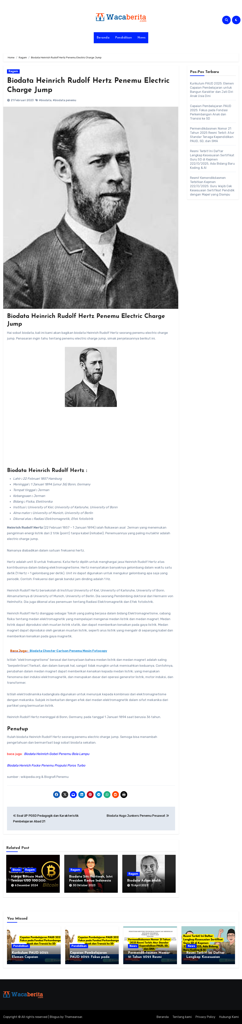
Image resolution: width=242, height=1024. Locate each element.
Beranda (103, 37)
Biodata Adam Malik (144, 880)
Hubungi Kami (229, 1017)
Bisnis (16, 869)
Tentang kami (182, 1017)
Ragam (13, 71)
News (141, 37)
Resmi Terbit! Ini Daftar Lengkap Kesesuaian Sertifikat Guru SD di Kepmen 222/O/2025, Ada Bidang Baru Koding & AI (212, 159)
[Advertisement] (92, 439)
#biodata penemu (64, 100)
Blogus (55, 1017)
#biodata (45, 100)
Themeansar (73, 1017)
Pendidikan (123, 37)
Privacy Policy (205, 1017)
